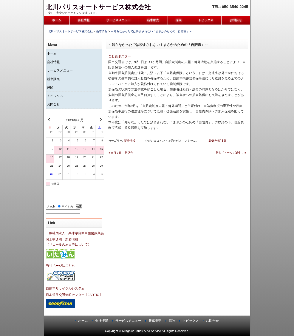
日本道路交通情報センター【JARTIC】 (74, 295)
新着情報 (129, 140)
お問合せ (236, 20)
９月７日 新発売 (120, 152)
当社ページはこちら (60, 265)
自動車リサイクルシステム (65, 288)
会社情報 (84, 20)
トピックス (205, 20)
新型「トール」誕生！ (231, 152)
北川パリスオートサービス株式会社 (98, 7)
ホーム (56, 20)
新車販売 (153, 20)
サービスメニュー (118, 20)
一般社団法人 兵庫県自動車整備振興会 (75, 233)
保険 (179, 20)
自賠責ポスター (119, 56)
